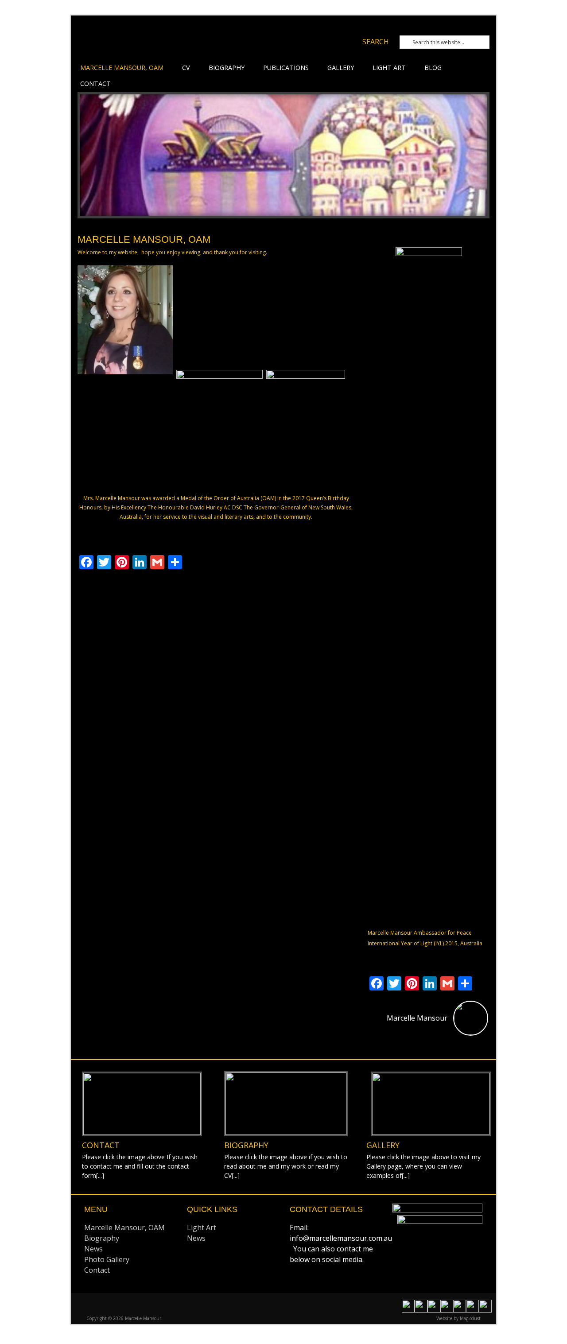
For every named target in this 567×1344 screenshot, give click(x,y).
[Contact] (142, 1104)
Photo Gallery (106, 1259)
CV (186, 67)
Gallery (340, 67)
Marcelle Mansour (192, 43)
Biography (227, 67)
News (93, 1249)
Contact (95, 83)
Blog (433, 67)
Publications (286, 67)
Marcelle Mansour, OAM (121, 67)
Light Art (389, 67)
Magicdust (470, 1318)
